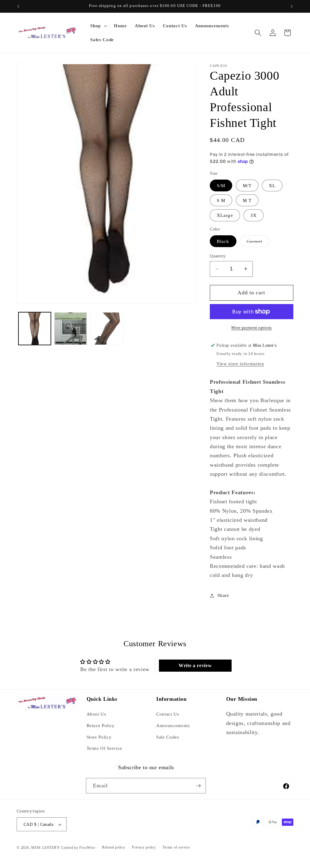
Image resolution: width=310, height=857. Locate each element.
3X (253, 215)
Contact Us (167, 713)
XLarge (225, 215)
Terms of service (176, 847)
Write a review (195, 665)
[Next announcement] (291, 6)
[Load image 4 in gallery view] (106, 328)
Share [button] (223, 595)
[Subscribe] (198, 786)
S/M (221, 185)
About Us (96, 713)
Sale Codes (167, 737)
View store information (240, 363)
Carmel (258, 242)
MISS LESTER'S (46, 847)
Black (223, 241)
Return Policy (101, 725)
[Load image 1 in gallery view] (34, 328)
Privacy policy (144, 847)
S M (221, 200)
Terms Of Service (105, 748)
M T (247, 200)
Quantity (218, 255)
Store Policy (99, 737)
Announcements (173, 725)
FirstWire (86, 847)
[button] (98, 26)
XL (272, 185)
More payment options (251, 327)
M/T (247, 185)
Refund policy (113, 847)
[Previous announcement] (18, 6)
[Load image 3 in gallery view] (70, 328)
